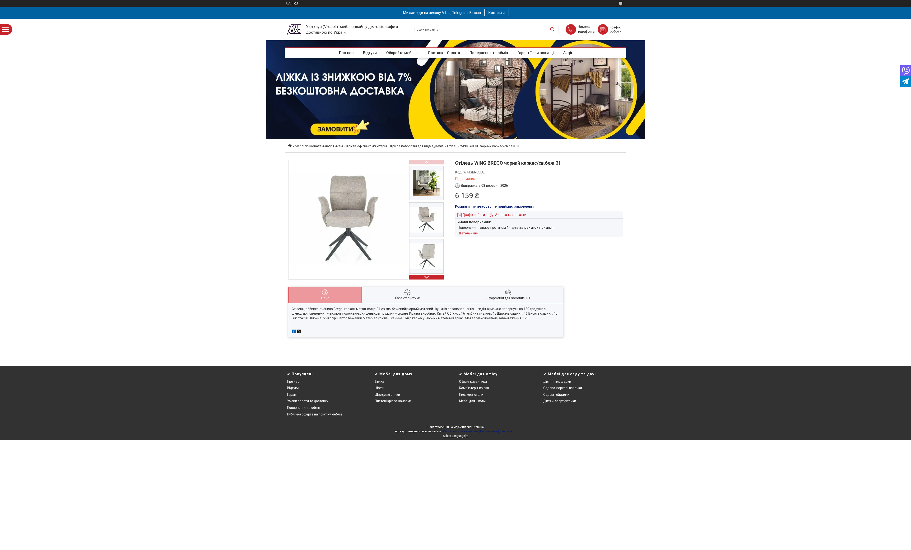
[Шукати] (552, 29)
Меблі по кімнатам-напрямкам (319, 146)
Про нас (346, 53)
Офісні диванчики (473, 381)
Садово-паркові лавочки (562, 388)
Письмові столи (471, 394)
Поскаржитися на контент (460, 431)
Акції (567, 53)
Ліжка (379, 381)
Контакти (496, 12)
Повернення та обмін (488, 53)
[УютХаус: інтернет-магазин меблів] (294, 29)
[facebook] (294, 332)
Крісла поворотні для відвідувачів (417, 146)
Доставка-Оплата (444, 53)
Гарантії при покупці (535, 53)
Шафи (379, 388)
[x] (299, 332)
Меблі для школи (472, 401)
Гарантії (293, 394)
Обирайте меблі (400, 53)
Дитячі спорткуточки (559, 401)
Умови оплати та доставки (308, 401)
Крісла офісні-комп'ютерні (366, 146)
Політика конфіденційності (498, 431)
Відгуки (370, 53)
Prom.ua (478, 427)
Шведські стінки (387, 394)
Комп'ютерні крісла (474, 388)
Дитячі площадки (557, 381)
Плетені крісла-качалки (393, 401)
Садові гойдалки (556, 394)
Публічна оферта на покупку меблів (314, 414)
